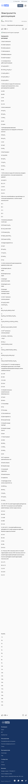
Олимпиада (4, 753)
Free (2, 755)
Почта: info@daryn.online (6, 773)
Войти (20, 5)
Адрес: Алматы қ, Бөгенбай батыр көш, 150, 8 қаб (7, 776)
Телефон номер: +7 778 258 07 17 (7, 771)
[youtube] (22, 781)
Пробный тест (4, 734)
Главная (3, 25)
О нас (2, 762)
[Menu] (25, 5)
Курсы (2, 729)
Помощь (3, 764)
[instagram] (15, 781)
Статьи (2, 746)
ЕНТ (2, 732)
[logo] (5, 5)
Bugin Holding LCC (6, 781)
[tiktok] (26, 781)
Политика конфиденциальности (7, 743)
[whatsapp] (18, 781)
